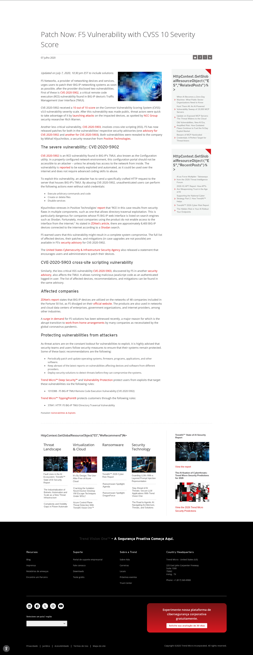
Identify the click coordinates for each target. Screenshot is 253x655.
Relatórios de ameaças (37, 571)
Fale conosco (79, 565)
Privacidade (32, 646)
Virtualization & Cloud (83, 446)
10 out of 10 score (84, 107)
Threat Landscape (52, 446)
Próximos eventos (128, 577)
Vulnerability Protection (98, 380)
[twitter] (205, 57)
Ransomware (113, 444)
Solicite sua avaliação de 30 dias (185, 625)
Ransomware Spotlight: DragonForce (114, 494)
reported (65, 167)
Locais (123, 571)
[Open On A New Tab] (45, 606)
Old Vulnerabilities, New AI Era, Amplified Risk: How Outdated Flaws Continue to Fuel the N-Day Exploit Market (191, 126)
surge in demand (53, 318)
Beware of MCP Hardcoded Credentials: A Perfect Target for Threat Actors (190, 137)
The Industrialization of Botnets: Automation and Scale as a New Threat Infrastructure (55, 493)
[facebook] (200, 57)
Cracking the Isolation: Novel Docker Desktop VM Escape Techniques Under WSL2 (84, 492)
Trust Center (126, 583)
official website (102, 303)
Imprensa (31, 565)
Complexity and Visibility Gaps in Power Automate (56, 505)
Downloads (78, 571)
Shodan (105, 227)
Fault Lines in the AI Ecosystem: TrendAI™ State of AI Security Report (54, 473)
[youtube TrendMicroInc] (61, 606)
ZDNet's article (100, 223)
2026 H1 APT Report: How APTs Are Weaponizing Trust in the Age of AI (191, 189)
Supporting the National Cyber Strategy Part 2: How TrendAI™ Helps (190, 198)
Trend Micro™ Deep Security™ (59, 380)
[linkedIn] (210, 57)
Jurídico (46, 646)
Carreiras (124, 565)
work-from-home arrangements (85, 322)
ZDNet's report (50, 299)
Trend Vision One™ (94, 539)
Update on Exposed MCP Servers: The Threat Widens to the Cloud (191, 117)
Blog (28, 559)
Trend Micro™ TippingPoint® (58, 398)
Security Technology (141, 446)
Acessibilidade (62, 646)
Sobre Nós (125, 559)
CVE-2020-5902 (69, 92)
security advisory (71, 242)
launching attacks (83, 115)
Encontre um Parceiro (37, 577)
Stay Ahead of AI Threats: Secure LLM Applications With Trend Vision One (143, 492)
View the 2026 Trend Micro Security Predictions (189, 508)
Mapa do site (99, 646)
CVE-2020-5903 (92, 127)
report (101, 207)
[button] (46, 624)
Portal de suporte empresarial (87, 559)
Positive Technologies (117, 138)
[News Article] (195, 57)
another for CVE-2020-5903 (81, 134)
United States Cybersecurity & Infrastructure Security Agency (83, 250)
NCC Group (151, 115)
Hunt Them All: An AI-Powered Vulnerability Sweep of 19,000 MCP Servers (192, 109)
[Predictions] (192, 491)
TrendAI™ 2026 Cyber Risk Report (193, 205)
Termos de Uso (80, 646)
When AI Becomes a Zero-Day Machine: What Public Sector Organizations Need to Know (190, 99)
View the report (183, 466)
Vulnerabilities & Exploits (63, 412)
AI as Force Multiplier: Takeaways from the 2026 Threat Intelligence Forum (191, 179)
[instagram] (53, 606)
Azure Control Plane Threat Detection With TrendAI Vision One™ (83, 505)
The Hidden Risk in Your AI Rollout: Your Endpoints (192, 210)
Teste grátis (78, 577)
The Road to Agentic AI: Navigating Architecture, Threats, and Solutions (143, 505)
